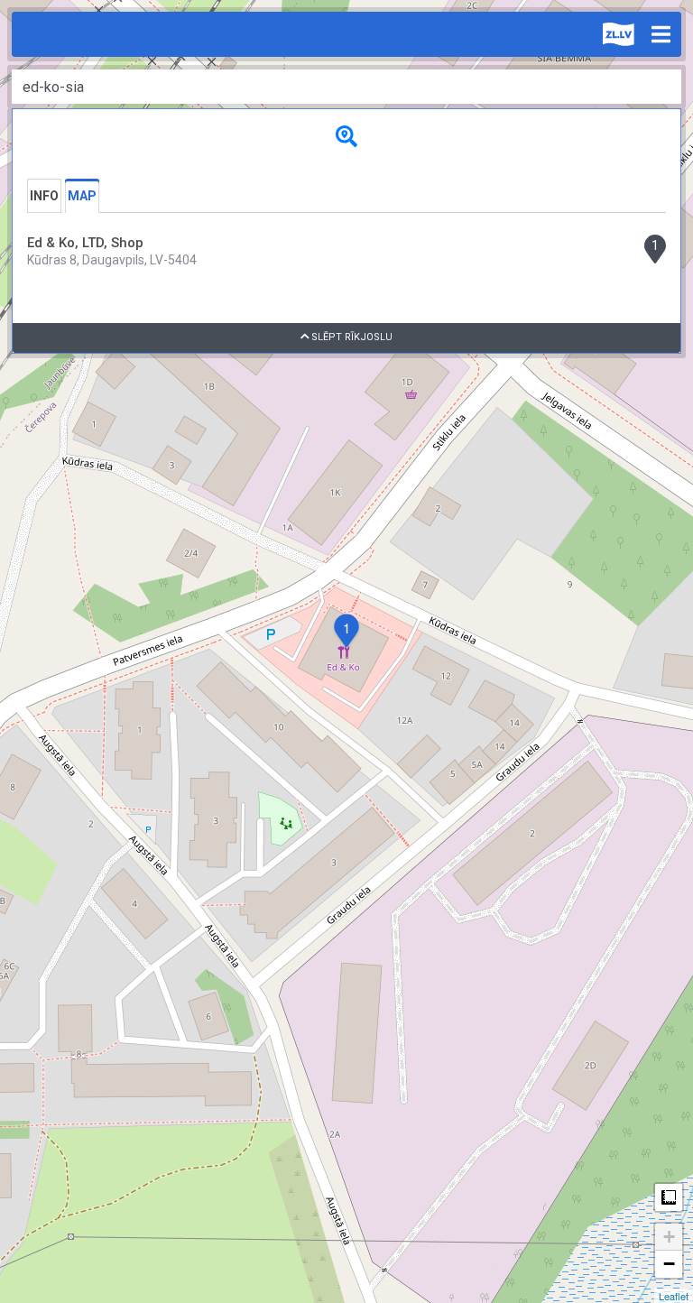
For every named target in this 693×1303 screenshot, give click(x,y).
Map (82, 196)
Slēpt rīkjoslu (351, 337)
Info (44, 196)
